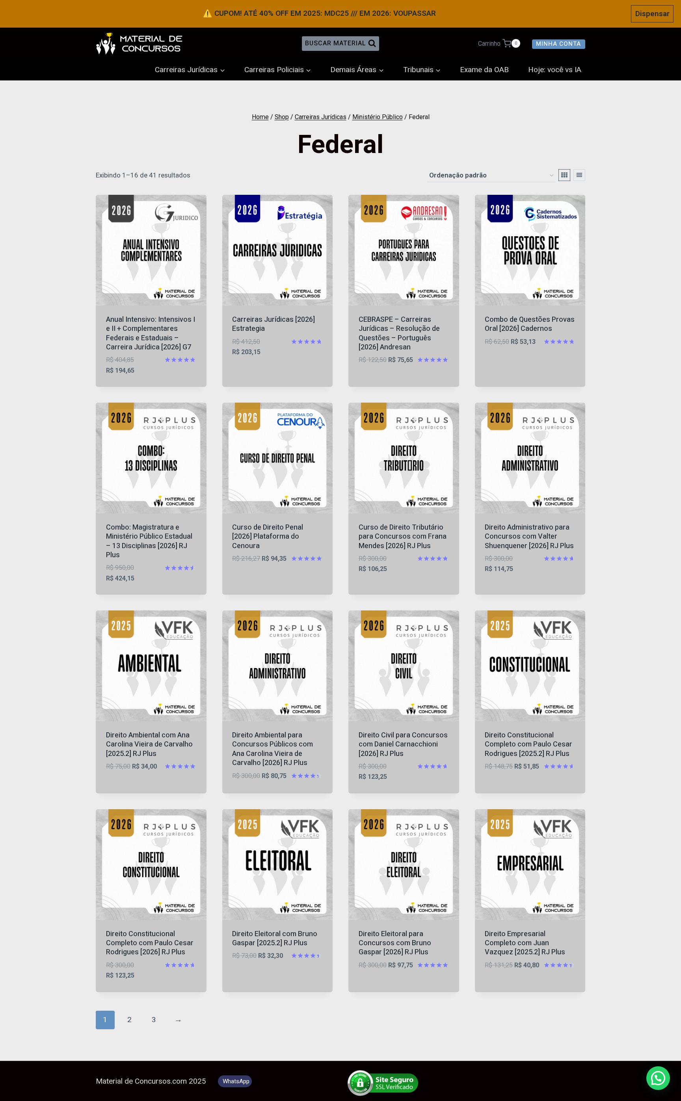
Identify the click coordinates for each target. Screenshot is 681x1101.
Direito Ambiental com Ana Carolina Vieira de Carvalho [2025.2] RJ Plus (149, 744)
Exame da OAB (484, 69)
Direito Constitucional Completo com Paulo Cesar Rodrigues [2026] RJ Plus (150, 943)
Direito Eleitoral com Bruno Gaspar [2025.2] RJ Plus (274, 938)
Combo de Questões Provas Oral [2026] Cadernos (530, 324)
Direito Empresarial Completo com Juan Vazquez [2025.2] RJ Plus (525, 943)
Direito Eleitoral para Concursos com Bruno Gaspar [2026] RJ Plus (395, 943)
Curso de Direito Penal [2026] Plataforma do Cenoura (267, 536)
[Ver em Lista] (579, 175)
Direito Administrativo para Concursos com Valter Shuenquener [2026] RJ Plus (529, 536)
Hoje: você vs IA (554, 69)
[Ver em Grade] (564, 175)
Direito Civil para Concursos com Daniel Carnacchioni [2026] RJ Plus (403, 744)
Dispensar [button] (652, 13)
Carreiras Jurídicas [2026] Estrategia (273, 324)
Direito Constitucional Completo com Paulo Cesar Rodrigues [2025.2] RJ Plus (528, 744)
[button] (658, 1078)
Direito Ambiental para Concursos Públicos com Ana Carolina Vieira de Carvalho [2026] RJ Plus (272, 749)
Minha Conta (558, 43)
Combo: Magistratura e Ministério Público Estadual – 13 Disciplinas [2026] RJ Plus (149, 541)
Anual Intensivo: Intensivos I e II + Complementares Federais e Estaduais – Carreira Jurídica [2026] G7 (150, 333)
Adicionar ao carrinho (273, 363)
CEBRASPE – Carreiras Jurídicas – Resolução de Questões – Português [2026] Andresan (399, 333)
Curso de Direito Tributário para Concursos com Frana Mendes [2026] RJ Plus (403, 536)
